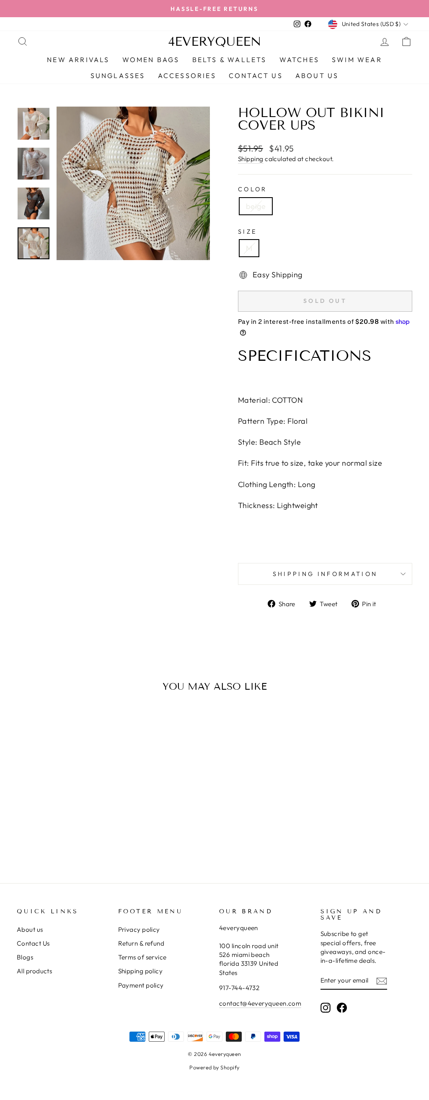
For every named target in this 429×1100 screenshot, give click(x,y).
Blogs (25, 957)
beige (256, 206)
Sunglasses (117, 75)
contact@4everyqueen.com (260, 1003)
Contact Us (33, 943)
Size (247, 231)
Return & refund (141, 943)
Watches (299, 59)
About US (317, 75)
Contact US (256, 75)
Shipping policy (140, 971)
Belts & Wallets (229, 59)
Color (252, 189)
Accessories (187, 75)
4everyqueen (214, 41)
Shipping (251, 159)
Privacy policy (139, 929)
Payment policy (141, 985)
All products (34, 971)
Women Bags (151, 59)
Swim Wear (357, 59)
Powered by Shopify (214, 1067)
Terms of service (142, 957)
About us (30, 929)
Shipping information (325, 574)
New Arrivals (78, 59)
